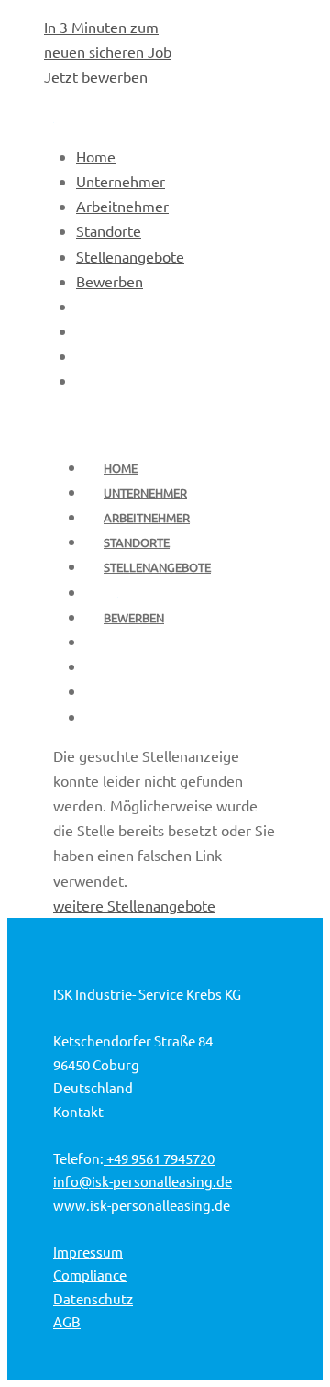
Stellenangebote (157, 567)
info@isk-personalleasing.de (142, 1181)
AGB (67, 1321)
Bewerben (134, 617)
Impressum (88, 1251)
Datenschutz (93, 1298)
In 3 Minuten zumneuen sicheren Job (107, 51)
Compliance (89, 1274)
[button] (271, 1336)
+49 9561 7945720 (159, 1158)
